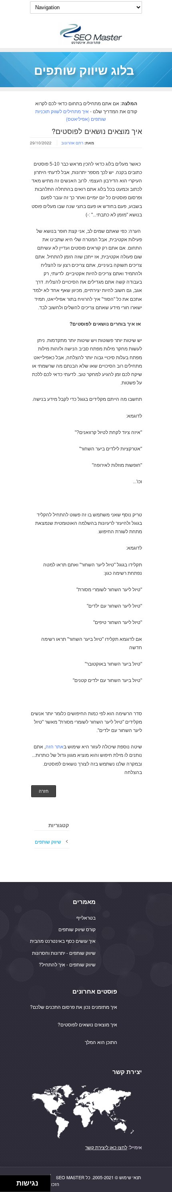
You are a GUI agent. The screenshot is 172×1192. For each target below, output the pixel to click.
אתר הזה (55, 747)
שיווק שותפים (48, 841)
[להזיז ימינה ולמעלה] (10, 1181)
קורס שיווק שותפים (77, 929)
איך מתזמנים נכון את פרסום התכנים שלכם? (73, 1006)
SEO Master (70, 1177)
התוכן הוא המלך (101, 1041)
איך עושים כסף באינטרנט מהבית (63, 940)
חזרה (43, 791)
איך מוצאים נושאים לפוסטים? (87, 1024)
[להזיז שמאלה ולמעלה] (6, 1181)
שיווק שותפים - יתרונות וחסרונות (64, 952)
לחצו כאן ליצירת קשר (106, 1147)
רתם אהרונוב (72, 143)
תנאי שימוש (130, 1177)
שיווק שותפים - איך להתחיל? (67, 964)
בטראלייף (86, 917)
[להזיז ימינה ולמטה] (10, 1186)
